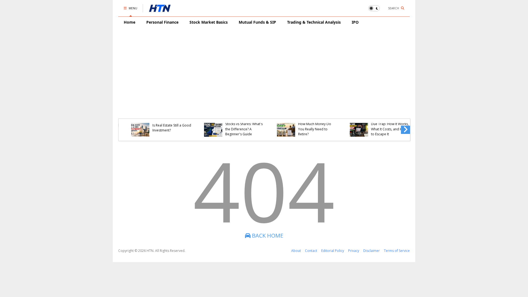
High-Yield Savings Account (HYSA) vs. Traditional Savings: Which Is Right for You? (380, 126)
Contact (311, 250)
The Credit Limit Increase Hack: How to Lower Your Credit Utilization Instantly (309, 126)
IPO (355, 22)
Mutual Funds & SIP (257, 22)
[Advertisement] (264, 69)
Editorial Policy (332, 250)
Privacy (353, 250)
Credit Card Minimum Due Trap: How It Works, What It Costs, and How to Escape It (236, 126)
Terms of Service (397, 250)
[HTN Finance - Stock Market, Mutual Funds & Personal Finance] (159, 10)
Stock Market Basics (208, 22)
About (296, 250)
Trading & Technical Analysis (314, 22)
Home (129, 22)
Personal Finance (162, 22)
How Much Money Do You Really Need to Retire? (160, 129)
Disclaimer (371, 250)
